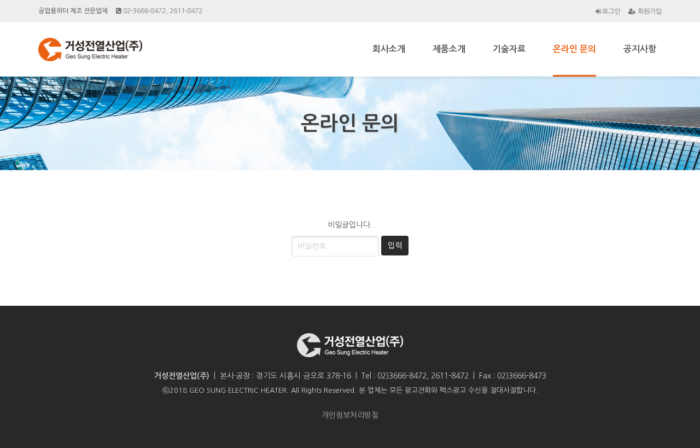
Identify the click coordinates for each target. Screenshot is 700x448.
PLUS (93, 49)
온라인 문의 (574, 49)
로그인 (610, 11)
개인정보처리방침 (350, 415)
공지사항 (639, 49)
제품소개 (449, 49)
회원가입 (649, 11)
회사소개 (388, 49)
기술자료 (509, 49)
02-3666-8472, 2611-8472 (161, 11)
